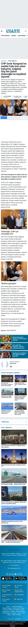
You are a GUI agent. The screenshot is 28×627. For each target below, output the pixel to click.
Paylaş (4, 117)
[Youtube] (15, 574)
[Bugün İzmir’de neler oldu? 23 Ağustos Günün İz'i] (21, 378)
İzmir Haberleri (5, 35)
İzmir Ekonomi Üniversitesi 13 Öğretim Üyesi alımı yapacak (6, 384)
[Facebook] (7, 574)
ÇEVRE (22, 609)
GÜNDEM (17, 609)
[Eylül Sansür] (4, 364)
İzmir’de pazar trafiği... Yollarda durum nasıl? (6, 397)
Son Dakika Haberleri (6, 600)
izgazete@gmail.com (15, 568)
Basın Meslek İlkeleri (17, 606)
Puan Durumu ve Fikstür (7, 595)
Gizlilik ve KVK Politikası (19, 608)
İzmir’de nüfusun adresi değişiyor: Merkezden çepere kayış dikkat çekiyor (20, 398)
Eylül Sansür (13, 363)
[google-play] (20, 579)
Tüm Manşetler (20, 594)
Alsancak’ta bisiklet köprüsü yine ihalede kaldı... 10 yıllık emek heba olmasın (20, 412)
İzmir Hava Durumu (18, 586)
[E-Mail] (11, 366)
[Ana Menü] (1, 31)
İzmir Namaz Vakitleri (6, 590)
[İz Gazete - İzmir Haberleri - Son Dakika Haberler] (13, 31)
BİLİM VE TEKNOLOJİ (8, 609)
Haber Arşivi (20, 599)
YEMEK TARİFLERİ (16, 614)
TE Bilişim (17, 619)
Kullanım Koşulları (7, 608)
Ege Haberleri (22, 35)
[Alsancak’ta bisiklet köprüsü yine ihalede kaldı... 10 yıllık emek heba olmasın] (21, 406)
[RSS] (21, 574)
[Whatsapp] (18, 574)
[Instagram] (12, 574)
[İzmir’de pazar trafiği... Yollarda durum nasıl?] (7, 391)
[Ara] (25, 31)
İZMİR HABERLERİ (12, 61)
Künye (8, 606)
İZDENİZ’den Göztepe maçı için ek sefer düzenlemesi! (6, 412)
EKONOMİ (12, 611)
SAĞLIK (19, 613)
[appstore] (7, 579)
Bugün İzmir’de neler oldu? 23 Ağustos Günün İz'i (20, 384)
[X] (10, 574)
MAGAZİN (13, 613)
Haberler (3, 61)
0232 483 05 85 (15, 565)
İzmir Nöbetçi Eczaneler (6, 586)
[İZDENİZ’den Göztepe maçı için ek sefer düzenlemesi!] (7, 406)
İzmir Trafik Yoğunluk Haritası (19, 590)
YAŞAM (9, 614)
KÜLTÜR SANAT (6, 613)
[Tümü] (26, 421)
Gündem (13, 35)
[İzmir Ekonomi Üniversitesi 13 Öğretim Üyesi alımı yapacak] (7, 378)
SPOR (23, 613)
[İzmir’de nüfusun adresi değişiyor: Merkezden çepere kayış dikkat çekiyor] (21, 391)
